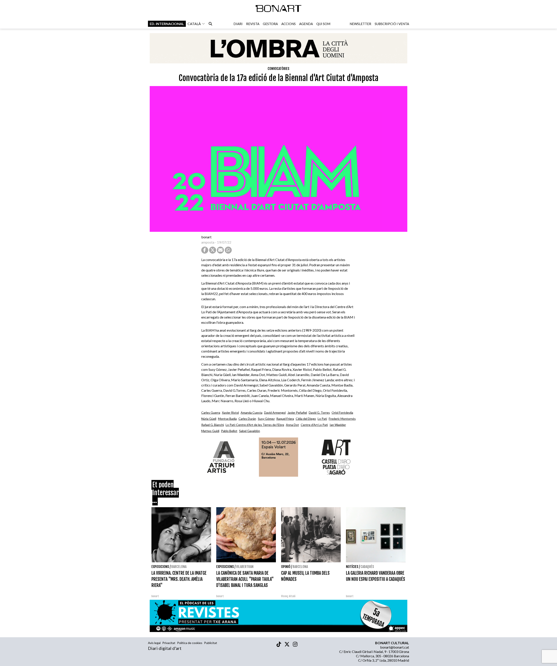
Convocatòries (278, 68)
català (194, 24)
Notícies (352, 566)
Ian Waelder (338, 425)
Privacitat (168, 643)
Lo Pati (322, 418)
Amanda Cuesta (251, 412)
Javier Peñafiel (297, 412)
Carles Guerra (210, 412)
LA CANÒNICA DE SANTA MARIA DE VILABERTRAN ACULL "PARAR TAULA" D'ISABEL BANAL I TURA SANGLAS (245, 579)
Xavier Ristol (230, 412)
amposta (207, 242)
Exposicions (160, 566)
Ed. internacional (167, 24)
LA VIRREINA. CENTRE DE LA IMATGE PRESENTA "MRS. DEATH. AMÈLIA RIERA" (178, 579)
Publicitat (210, 643)
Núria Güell (208, 418)
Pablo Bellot (229, 431)
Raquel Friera (285, 418)
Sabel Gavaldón (249, 431)
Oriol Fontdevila (342, 412)
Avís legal (154, 643)
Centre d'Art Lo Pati (314, 425)
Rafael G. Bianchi (212, 425)
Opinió (285, 566)
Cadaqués (367, 566)
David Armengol (275, 412)
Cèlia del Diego (306, 418)
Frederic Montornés (342, 418)
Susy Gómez (266, 418)
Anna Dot (292, 425)
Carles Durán (247, 418)
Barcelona (178, 566)
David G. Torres (319, 412)
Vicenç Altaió (288, 596)
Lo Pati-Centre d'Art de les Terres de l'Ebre (255, 425)
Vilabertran (244, 566)
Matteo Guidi (210, 431)
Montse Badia (227, 418)
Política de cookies (189, 643)
